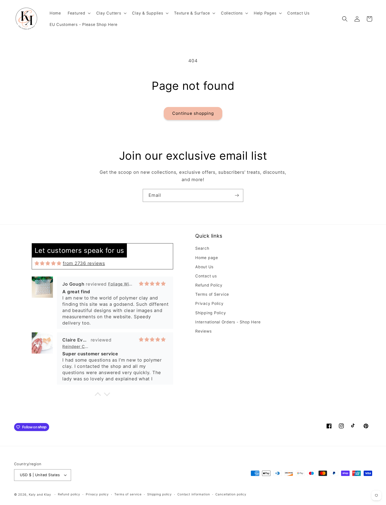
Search (202, 248)
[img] (48, 263)
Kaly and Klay (40, 494)
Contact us (206, 276)
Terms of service (128, 494)
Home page (206, 257)
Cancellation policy (230, 494)
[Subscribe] (237, 195)
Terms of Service (212, 294)
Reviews (203, 331)
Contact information (193, 494)
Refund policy (69, 494)
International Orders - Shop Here (228, 322)
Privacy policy (97, 494)
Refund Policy (208, 285)
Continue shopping (193, 113)
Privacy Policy (209, 303)
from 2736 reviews (84, 263)
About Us (204, 266)
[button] (78, 13)
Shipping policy (159, 494)
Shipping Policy (210, 312)
